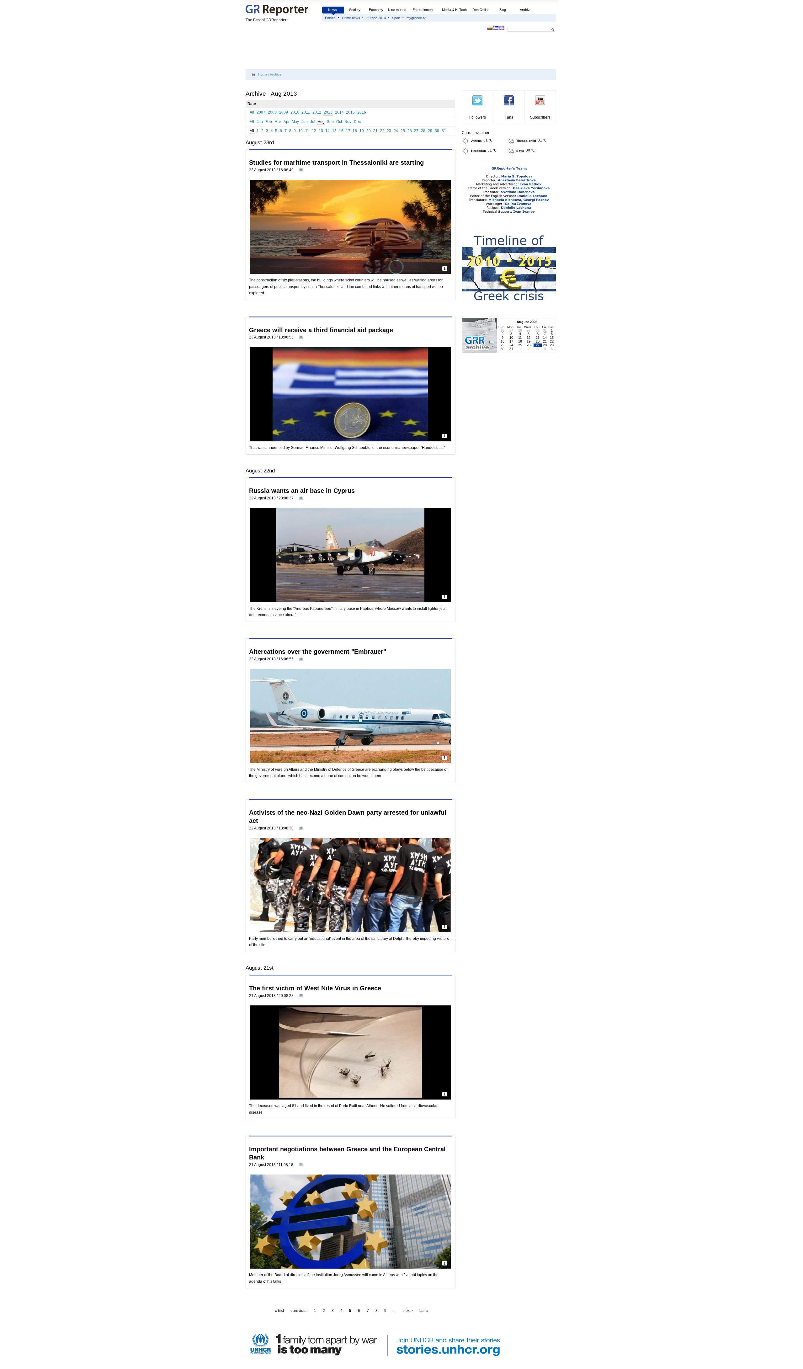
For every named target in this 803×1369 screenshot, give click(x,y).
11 (307, 131)
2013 (328, 112)
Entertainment (422, 10)
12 (314, 131)
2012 (316, 112)
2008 (272, 112)
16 (341, 131)
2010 (294, 112)
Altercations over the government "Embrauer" (317, 651)
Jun (304, 122)
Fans (509, 117)
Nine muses (397, 10)
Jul (312, 122)
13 (321, 131)
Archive (525, 10)
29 (430, 131)
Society (354, 10)
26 (409, 131)
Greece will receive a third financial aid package (321, 330)
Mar (277, 122)
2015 (350, 112)
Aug (321, 122)
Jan (260, 122)
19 (361, 131)
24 (396, 131)
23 (389, 131)
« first (279, 1310)
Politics (330, 18)
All (252, 112)
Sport (396, 18)
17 (348, 131)
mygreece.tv (416, 18)
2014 (339, 112)
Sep (330, 122)
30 (437, 131)
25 (403, 131)
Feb (268, 122)
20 (368, 131)
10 (300, 131)
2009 (283, 112)
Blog (502, 10)
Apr (287, 122)
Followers (477, 117)
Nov (347, 122)
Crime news (351, 18)
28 (423, 131)
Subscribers (540, 117)
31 (444, 131)
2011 (305, 112)
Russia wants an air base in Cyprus (302, 490)
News (333, 10)
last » (423, 1310)
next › (408, 1310)
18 (355, 131)
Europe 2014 (376, 18)
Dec (357, 122)
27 (416, 131)
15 (334, 131)
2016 (361, 112)
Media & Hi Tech (454, 10)
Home (262, 74)
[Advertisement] (360, 51)
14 (327, 131)
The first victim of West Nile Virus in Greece (315, 988)
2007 (261, 112)
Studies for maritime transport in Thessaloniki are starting (336, 162)
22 (382, 131)
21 (375, 131)
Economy (376, 10)
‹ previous (298, 1310)
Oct (339, 122)
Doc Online (480, 10)
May (295, 122)
